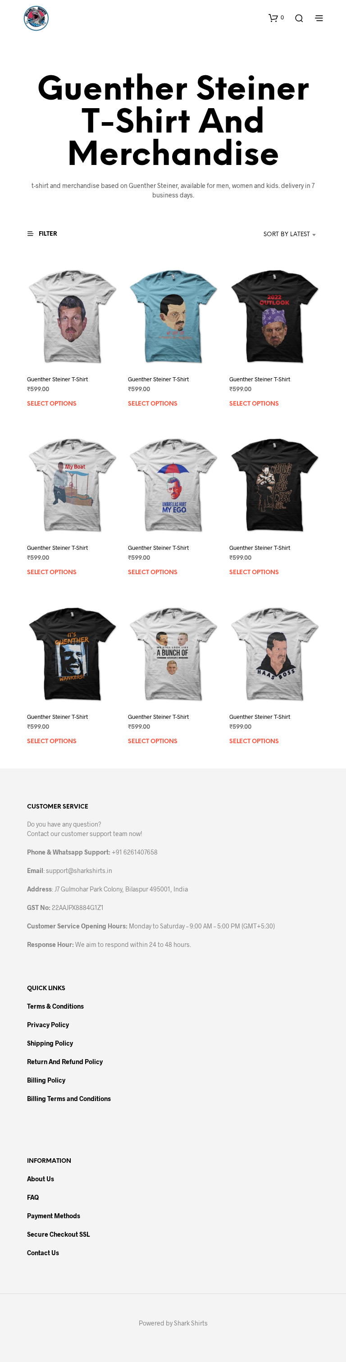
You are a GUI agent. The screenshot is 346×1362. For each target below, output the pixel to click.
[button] (276, 17)
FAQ (33, 1197)
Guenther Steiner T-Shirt (57, 378)
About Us (40, 1179)
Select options (52, 404)
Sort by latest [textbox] (287, 235)
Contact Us (43, 1253)
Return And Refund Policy (65, 1061)
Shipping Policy (50, 1043)
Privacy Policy (48, 1024)
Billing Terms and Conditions (69, 1098)
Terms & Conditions (55, 1006)
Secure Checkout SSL (58, 1234)
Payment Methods (53, 1216)
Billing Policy (46, 1080)
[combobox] (273, 235)
